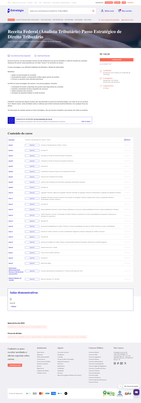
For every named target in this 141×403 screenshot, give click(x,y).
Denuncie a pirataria (42, 364)
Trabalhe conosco (42, 373)
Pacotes (11, 20)
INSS (35, 3)
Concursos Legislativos (95, 357)
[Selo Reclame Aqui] (109, 393)
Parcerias (60, 373)
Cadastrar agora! (15, 365)
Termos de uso (41, 359)
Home (9, 41)
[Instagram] (115, 363)
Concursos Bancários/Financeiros (98, 380)
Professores (47, 3)
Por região (79, 20)
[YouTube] (121, 363)
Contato (73, 3)
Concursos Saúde (93, 375)
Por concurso (46, 20)
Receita (30, 3)
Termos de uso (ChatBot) (43, 361)
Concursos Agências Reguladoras (98, 366)
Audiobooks (61, 370)
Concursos (108, 2)
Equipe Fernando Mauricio (51, 337)
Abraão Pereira (12, 327)
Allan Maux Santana (24, 327)
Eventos (39, 366)
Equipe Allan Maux (37, 337)
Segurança (40, 354)
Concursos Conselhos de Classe (97, 368)
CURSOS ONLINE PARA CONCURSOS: (27, 20)
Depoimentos (61, 366)
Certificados (61, 368)
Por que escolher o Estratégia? (66, 359)
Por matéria (69, 20)
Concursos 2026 (93, 354)
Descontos (60, 364)
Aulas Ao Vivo (128, 20)
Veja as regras (86, 121)
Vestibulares (61, 354)
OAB (123, 2)
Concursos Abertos (94, 352)
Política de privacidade (43, 357)
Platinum (130, 2)
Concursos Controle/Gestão (96, 364)
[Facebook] (118, 363)
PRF (40, 3)
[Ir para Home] (15, 11)
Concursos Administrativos (96, 361)
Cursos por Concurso (63, 352)
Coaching (60, 357)
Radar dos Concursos (19, 3)
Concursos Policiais (94, 359)
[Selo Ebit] (128, 393)
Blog (9, 3)
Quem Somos (40, 352)
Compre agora (116, 60)
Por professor (58, 20)
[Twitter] (125, 363)
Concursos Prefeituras (95, 377)
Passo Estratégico (81, 337)
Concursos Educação (94, 373)
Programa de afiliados (43, 370)
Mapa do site (40, 368)
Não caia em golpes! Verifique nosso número (69, 375)
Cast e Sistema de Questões (110, 20)
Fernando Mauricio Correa (39, 327)
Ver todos (88, 20)
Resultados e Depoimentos (61, 3)
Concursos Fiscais (93, 382)
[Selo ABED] (120, 393)
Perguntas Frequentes (63, 361)
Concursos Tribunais (94, 370)
